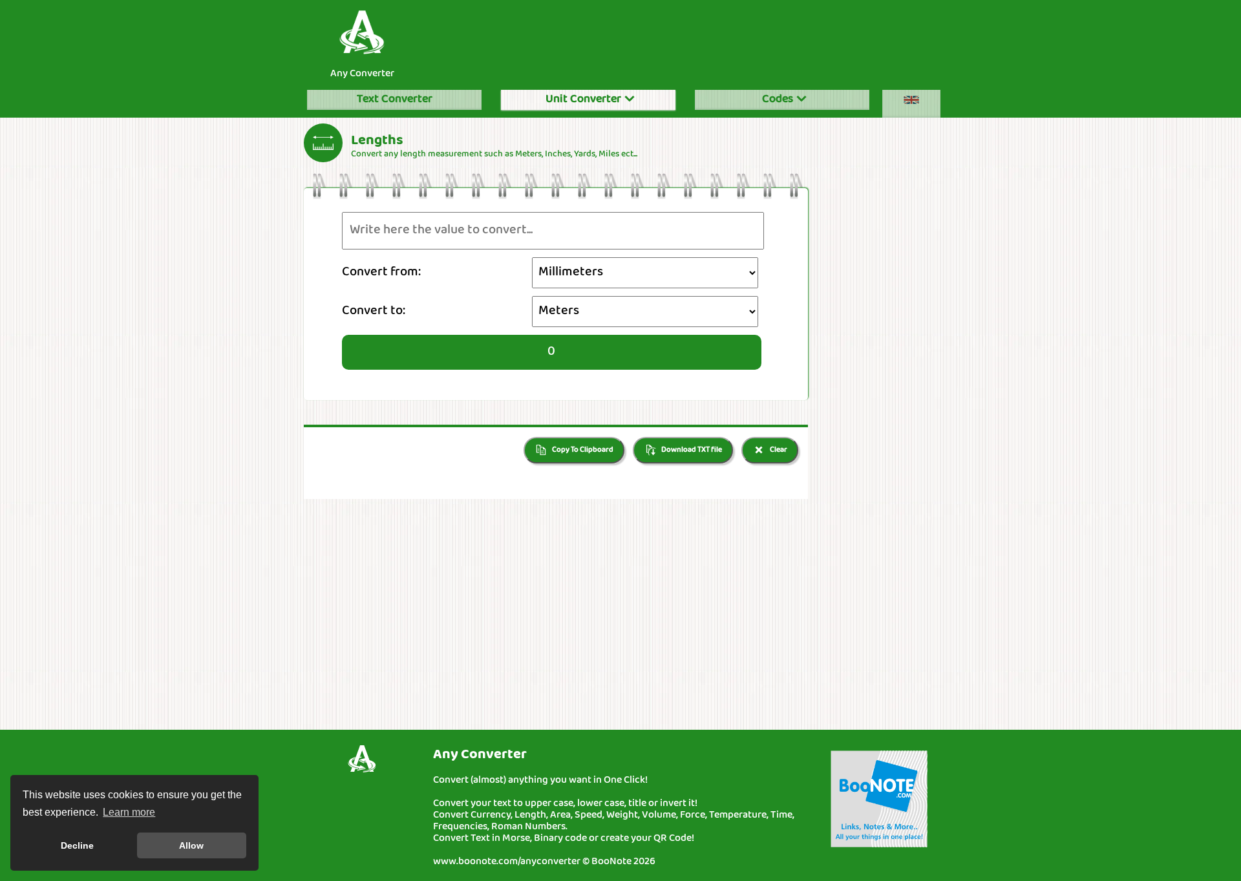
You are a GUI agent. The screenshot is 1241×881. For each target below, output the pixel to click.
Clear (778, 450)
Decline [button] (77, 845)
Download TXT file (691, 450)
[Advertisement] (685, 41)
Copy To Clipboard (582, 450)
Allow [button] (191, 845)
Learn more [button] (129, 812)
